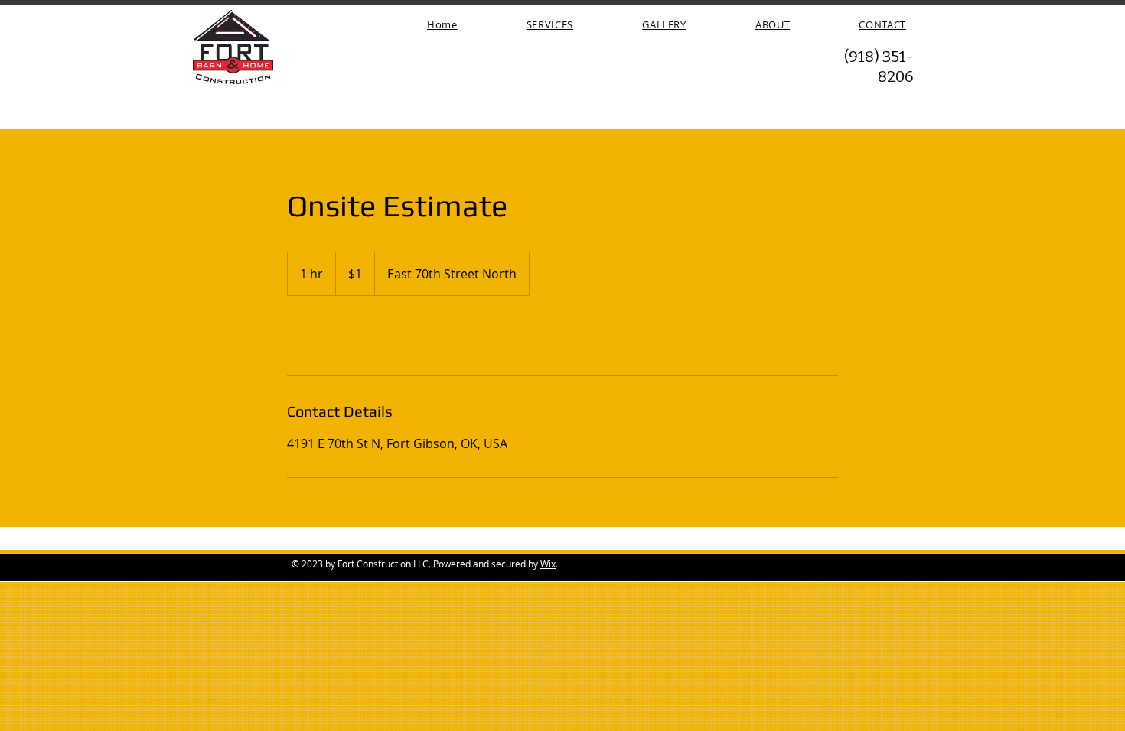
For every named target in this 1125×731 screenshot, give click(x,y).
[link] (337, 335)
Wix (548, 563)
